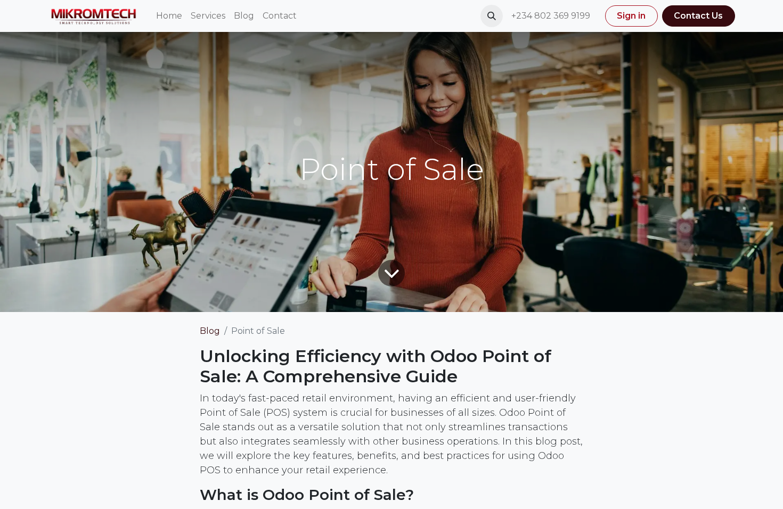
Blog (210, 331)
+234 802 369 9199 (551, 16)
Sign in (631, 16)
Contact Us (698, 16)
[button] (491, 16)
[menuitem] (169, 16)
